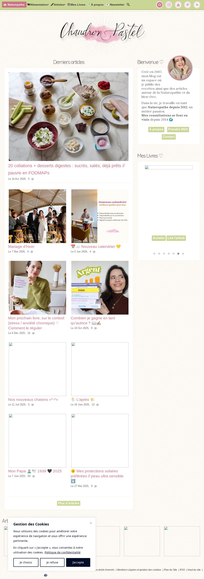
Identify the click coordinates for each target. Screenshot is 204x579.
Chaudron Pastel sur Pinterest (187, 5)
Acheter (159, 232)
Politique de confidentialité (62, 552)
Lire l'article (176, 232)
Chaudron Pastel (102, 35)
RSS (182, 569)
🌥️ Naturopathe (14, 4)
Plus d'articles (68, 503)
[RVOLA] (45, 576)
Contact (169, 136)
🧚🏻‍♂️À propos (95, 4)
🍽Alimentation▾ (38, 4)
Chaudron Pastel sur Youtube (178, 5)
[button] (154, 254)
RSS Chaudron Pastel (197, 5)
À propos (156, 129)
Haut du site (194, 569)
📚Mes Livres (76, 4)
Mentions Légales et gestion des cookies (139, 569)
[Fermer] (90, 523)
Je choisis (26, 562)
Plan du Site (170, 569)
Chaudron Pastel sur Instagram (169, 5)
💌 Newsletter (115, 4)
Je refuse (52, 562)
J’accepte (78, 562)
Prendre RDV (178, 129)
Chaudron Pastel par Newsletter (159, 5)
